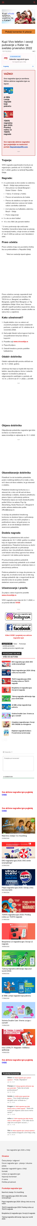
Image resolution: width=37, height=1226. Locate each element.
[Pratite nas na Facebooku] (18, 627)
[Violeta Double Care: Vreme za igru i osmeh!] (6, 716)
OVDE (17, 602)
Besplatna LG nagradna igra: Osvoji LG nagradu (18, 1213)
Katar (15, 644)
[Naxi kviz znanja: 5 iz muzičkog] (18, 825)
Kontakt (5, 1171)
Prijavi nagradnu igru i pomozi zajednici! (24, 1130)
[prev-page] (3, 740)
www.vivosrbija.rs (21, 341)
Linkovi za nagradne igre (11, 1174)
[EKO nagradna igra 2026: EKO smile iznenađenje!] (6, 664)
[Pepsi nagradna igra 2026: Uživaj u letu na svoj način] (6, 672)
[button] (3, 2)
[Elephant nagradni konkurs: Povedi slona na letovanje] (6, 733)
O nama (5, 1179)
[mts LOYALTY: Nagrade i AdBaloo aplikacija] (18, 1037)
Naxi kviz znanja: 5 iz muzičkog (14, 836)
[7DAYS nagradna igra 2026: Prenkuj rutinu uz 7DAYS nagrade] (6, 681)
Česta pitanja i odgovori (11, 1160)
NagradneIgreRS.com (19, 147)
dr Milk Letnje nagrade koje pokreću (7, 101)
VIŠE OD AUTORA (10, 657)
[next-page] (6, 740)
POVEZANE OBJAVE (11, 654)
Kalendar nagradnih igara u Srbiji (14, 1168)
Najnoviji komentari (9, 1177)
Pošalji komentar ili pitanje (18, 31)
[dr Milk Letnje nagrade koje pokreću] (6, 707)
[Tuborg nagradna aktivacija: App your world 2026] (6, 698)
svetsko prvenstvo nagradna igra (13, 648)
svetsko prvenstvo (8, 646)
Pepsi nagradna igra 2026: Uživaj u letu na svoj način (18, 1202)
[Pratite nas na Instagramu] (18, 616)
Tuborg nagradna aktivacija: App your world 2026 (17, 1218)
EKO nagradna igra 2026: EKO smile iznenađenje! (14, 1197)
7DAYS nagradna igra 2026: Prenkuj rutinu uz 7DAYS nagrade (8, 127)
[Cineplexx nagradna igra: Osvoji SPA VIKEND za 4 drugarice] (6, 724)
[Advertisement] (18, 273)
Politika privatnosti (9, 1182)
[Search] (34, 2)
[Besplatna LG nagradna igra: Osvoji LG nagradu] (6, 690)
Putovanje (22, 644)
